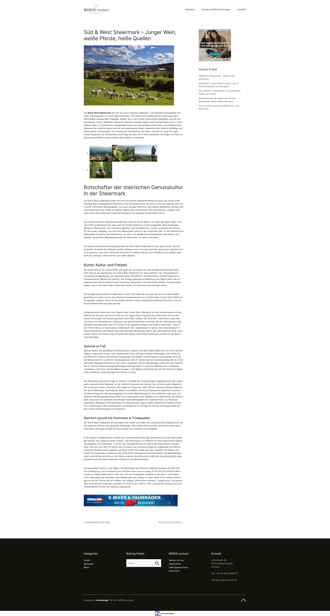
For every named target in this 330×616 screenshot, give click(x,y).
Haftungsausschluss (178, 567)
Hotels (87, 560)
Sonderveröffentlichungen (216, 9)
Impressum (174, 571)
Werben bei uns (176, 560)
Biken (86, 567)
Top (243, 600)
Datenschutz (175, 564)
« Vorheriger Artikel (97, 522)
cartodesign (102, 600)
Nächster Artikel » (171, 522)
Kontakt (242, 9)
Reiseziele (88, 564)
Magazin (190, 9)
